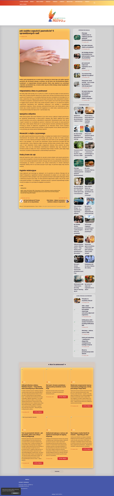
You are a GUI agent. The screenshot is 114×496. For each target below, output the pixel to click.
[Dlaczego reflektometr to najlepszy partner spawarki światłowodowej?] (77, 37)
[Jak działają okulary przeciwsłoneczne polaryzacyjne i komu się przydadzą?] (77, 56)
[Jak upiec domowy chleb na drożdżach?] (77, 47)
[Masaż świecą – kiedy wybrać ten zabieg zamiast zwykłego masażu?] (89, 110)
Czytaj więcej (38, 412)
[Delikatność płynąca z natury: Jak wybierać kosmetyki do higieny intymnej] (57, 423)
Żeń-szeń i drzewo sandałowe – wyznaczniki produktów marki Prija (56, 386)
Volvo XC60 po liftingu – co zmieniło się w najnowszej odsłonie (77, 209)
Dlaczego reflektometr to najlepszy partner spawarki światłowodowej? (87, 36)
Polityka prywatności (23, 488)
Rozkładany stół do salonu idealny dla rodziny (89, 266)
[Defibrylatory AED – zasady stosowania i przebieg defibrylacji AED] (77, 323)
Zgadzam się (15, 493)
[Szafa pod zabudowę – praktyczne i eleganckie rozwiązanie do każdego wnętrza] (77, 342)
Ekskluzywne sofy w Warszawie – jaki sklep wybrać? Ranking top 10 (78, 287)
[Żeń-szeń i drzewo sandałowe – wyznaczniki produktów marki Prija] (78, 259)
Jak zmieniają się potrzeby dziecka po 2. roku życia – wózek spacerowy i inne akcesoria (78, 190)
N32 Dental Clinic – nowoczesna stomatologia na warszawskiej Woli (89, 153)
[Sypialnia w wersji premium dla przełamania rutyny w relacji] (78, 110)
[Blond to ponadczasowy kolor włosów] (77, 352)
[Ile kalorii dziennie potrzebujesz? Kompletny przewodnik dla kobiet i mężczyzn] (77, 95)
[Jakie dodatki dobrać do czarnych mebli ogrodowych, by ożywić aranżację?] (89, 181)
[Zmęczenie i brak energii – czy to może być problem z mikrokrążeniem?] (77, 84)
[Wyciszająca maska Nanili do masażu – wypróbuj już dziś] (81, 423)
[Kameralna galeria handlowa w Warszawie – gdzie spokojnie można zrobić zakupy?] (89, 239)
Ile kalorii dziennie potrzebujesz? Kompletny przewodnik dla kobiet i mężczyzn (87, 94)
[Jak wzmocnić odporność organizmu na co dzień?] (77, 66)
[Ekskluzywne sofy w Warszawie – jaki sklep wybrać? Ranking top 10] (78, 279)
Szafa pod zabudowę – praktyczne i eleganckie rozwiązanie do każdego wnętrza (88, 341)
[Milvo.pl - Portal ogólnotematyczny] (57, 15)
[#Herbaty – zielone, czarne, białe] (77, 332)
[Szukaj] (94, 3)
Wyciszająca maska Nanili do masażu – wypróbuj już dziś (80, 434)
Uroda (22, 185)
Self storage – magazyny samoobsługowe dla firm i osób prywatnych (89, 228)
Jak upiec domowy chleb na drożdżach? (89, 170)
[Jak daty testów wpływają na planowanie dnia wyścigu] (78, 128)
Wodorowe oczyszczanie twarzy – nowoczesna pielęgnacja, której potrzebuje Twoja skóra (81, 386)
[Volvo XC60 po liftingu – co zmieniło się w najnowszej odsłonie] (78, 201)
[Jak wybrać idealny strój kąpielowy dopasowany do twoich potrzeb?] (89, 201)
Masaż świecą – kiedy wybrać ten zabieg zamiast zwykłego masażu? (89, 119)
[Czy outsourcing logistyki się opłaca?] (77, 75)
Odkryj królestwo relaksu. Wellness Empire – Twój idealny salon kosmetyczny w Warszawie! (32, 386)
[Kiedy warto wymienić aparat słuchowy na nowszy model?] (89, 128)
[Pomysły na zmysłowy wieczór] (77, 300)
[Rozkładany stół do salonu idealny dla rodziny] (89, 259)
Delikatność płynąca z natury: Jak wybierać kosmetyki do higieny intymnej (57, 434)
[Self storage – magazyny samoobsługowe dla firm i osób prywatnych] (89, 219)
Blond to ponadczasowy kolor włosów (88, 351)
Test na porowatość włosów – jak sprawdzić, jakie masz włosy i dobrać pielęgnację (32, 434)
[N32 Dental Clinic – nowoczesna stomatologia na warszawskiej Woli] (89, 144)
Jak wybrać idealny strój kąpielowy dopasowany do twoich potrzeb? (89, 209)
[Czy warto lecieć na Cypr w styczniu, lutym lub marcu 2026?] (78, 144)
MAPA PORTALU (59, 494)
